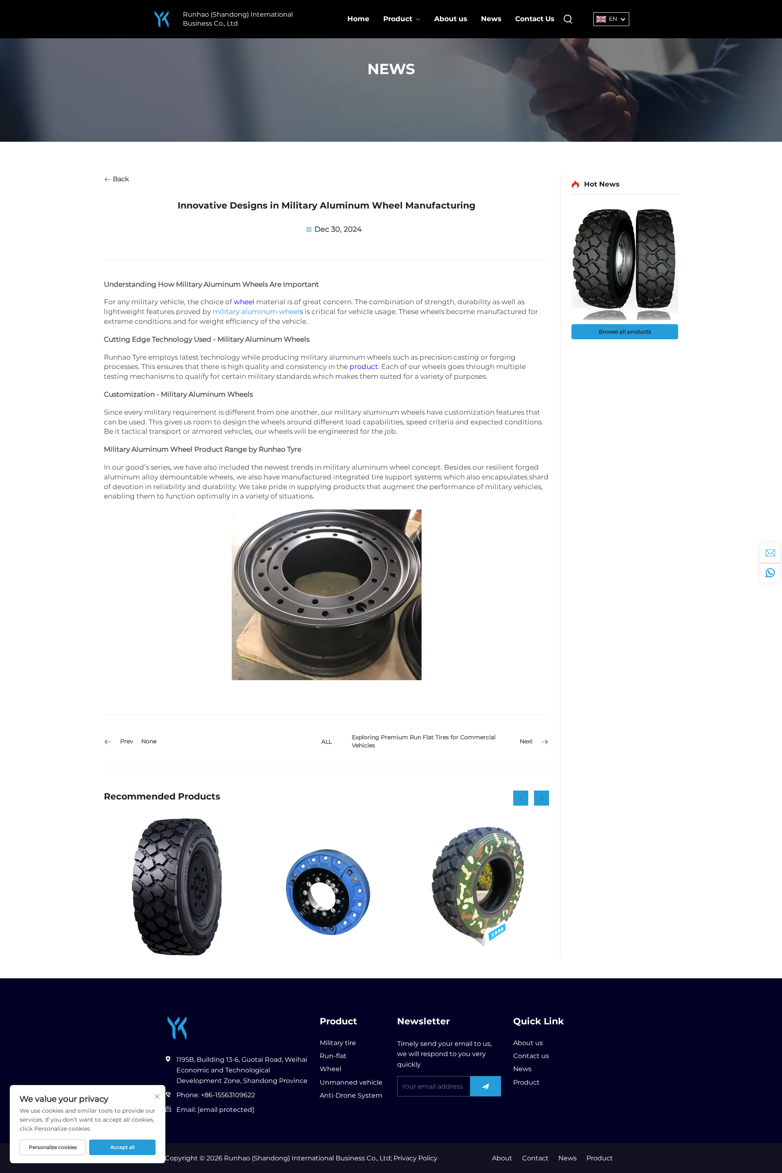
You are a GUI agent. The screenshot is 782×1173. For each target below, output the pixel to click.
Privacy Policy (414, 1158)
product (363, 366)
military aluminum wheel (256, 312)
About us (450, 19)
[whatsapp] (770, 572)
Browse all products (625, 331)
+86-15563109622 (228, 1095)
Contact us (531, 1056)
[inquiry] (770, 553)
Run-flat (333, 1056)
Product (397, 19)
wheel (244, 302)
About (502, 1158)
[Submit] (485, 1086)
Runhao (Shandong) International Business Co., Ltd (238, 19)
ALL (326, 741)
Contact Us (534, 19)
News (491, 19)
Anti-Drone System (351, 1095)
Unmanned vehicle (351, 1082)
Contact (535, 1158)
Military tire (338, 1043)
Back (120, 179)
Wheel (330, 1069)
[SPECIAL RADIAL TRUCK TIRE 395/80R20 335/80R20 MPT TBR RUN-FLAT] (175, 887)
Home (358, 19)
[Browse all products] (624, 263)
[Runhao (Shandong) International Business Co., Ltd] (162, 19)
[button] (520, 798)
